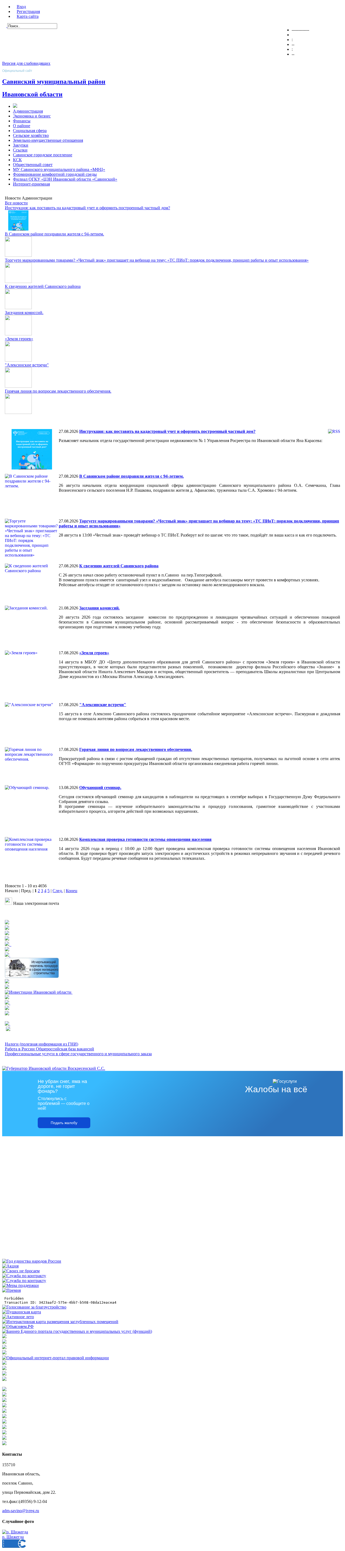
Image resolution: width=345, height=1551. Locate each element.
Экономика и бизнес (32, 116)
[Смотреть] (32, 976)
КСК (17, 159)
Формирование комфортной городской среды (55, 174)
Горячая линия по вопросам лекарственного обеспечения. (58, 391)
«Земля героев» (19, 338)
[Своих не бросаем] (21, 1271)
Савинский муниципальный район (53, 81)
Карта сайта (28, 16)
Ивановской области (32, 94)
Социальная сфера (30, 130)
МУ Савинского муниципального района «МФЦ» (59, 169)
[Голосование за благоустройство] (34, 1307)
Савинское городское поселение (42, 155)
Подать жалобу (64, 1123)
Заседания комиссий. (24, 312)
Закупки (20, 145)
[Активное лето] (18, 1316)
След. (58, 890)
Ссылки (20, 150)
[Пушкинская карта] (21, 1312)
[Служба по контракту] (24, 1275)
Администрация (28, 111)
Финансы (21, 121)
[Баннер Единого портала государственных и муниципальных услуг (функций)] (77, 1331)
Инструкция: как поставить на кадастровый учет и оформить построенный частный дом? (87, 207)
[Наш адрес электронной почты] (8, 903)
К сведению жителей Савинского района (43, 286)
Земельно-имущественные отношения (48, 140)
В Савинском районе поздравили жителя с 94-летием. (54, 234)
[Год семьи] (31, 1261)
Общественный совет (33, 164)
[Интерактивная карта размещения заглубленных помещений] (60, 1321)
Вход (21, 6)
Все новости (16, 203)
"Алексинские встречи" (27, 365)
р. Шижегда (13, 1537)
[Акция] (10, 1266)
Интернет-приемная (31, 184)
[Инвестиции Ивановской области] (39, 992)
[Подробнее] (7, 933)
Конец (71, 890)
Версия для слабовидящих (26, 63)
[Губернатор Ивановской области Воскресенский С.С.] (53, 1068)
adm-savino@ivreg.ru (20, 1510)
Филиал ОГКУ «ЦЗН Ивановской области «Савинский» (65, 179)
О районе (21, 125)
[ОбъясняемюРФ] (18, 1326)
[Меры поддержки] (20, 1285)
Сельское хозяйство (31, 135)
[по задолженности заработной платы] (4, 1374)
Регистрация (28, 11)
